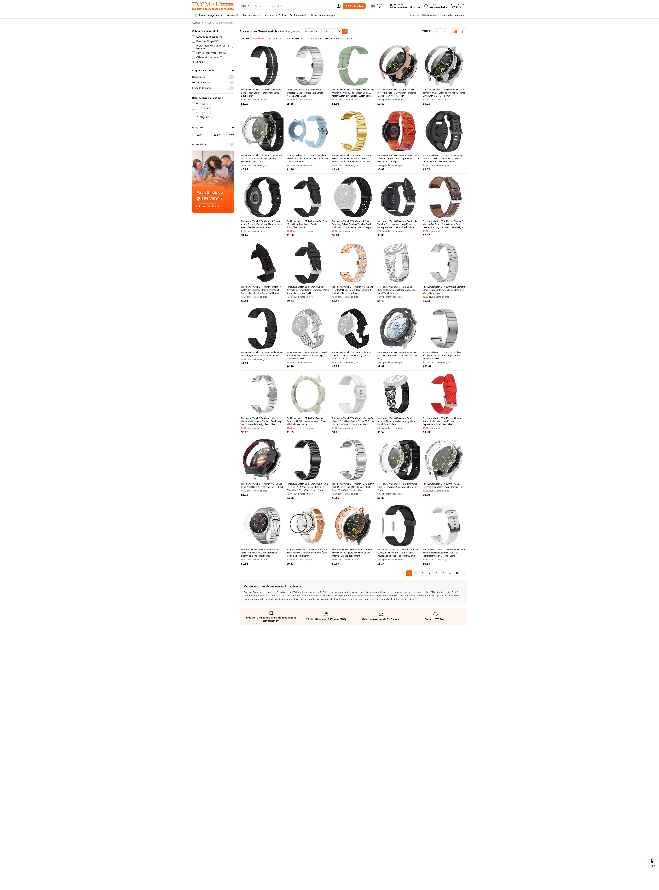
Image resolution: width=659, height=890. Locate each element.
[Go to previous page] (402, 573)
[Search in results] (345, 31)
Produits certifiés (298, 15)
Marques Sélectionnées (423, 15)
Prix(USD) (198, 127)
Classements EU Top (275, 15)
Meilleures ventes (252, 15)
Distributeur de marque (323, 15)
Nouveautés (233, 15)
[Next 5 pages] (450, 573)
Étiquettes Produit (203, 70)
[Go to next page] (464, 573)
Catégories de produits (205, 31)
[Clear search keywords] (339, 31)
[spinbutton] (199, 134)
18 (457, 573)
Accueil (196, 22)
